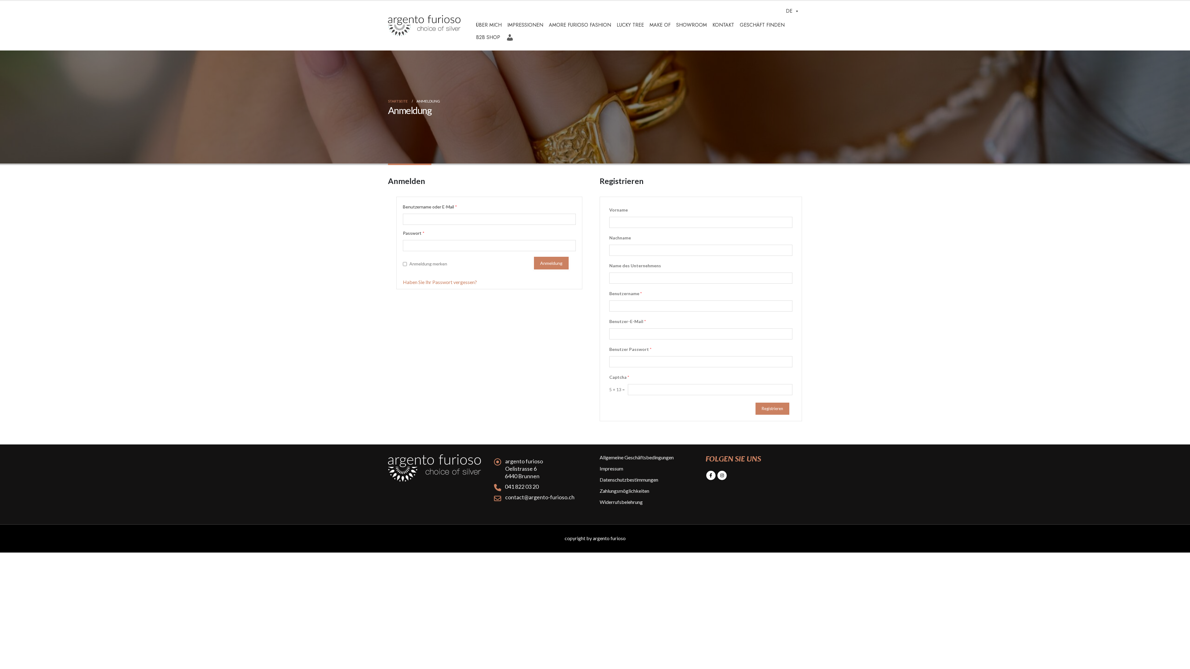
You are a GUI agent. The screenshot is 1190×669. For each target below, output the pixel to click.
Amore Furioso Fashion (580, 24)
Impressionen (525, 24)
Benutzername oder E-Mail (430, 206)
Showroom (691, 24)
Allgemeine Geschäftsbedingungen (637, 457)
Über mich (489, 24)
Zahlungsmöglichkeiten (624, 491)
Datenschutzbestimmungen (629, 480)
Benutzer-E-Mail (627, 321)
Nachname (620, 237)
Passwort (414, 233)
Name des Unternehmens (635, 265)
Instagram (722, 475)
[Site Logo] (424, 26)
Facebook (711, 475)
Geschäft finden (762, 24)
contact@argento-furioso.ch (540, 497)
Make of (660, 24)
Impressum (611, 468)
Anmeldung (511, 35)
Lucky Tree (630, 24)
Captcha (619, 377)
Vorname (618, 209)
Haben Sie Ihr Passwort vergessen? (440, 282)
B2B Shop (488, 37)
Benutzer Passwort (630, 349)
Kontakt (723, 24)
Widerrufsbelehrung (621, 502)
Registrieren (772, 408)
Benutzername (625, 293)
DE (789, 11)
